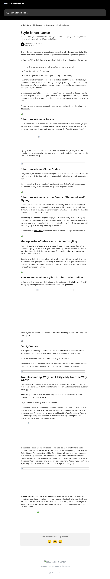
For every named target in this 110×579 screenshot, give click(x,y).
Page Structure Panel (74, 129)
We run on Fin (56, 573)
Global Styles (45, 71)
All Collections (26, 25)
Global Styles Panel (66, 184)
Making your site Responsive (43, 25)
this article (38, 231)
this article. (25, 108)
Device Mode (66, 75)
